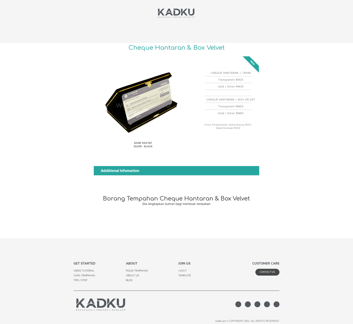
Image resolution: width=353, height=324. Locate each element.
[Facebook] (248, 304)
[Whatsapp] (238, 304)
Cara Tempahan (84, 275)
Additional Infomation (120, 170)
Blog (129, 280)
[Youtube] (267, 304)
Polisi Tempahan (137, 270)
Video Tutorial (84, 270)
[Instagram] (276, 304)
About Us (132, 275)
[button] (96, 105)
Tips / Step (80, 280)
